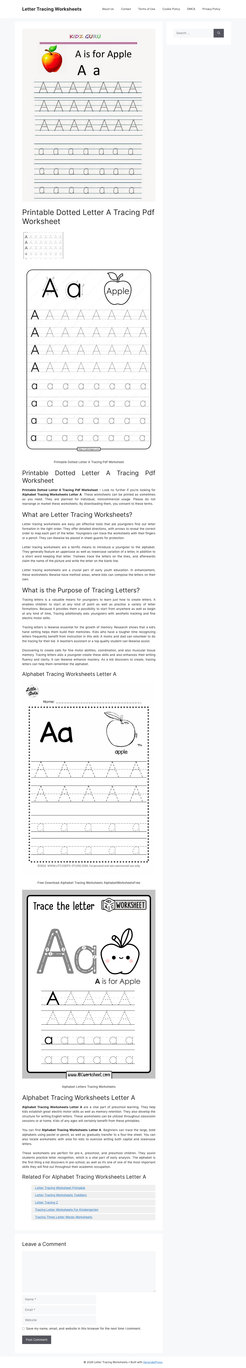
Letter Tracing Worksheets (52, 9)
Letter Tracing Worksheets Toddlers (61, 1195)
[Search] (219, 33)
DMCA (191, 9)
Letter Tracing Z (46, 1202)
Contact (126, 9)
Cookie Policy (171, 9)
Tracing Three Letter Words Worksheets (63, 1217)
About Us (108, 9)
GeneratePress (152, 1362)
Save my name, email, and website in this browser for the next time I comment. (83, 1328)
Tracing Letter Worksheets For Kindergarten (66, 1209)
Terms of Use (146, 9)
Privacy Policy (211, 9)
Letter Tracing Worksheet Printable (60, 1188)
